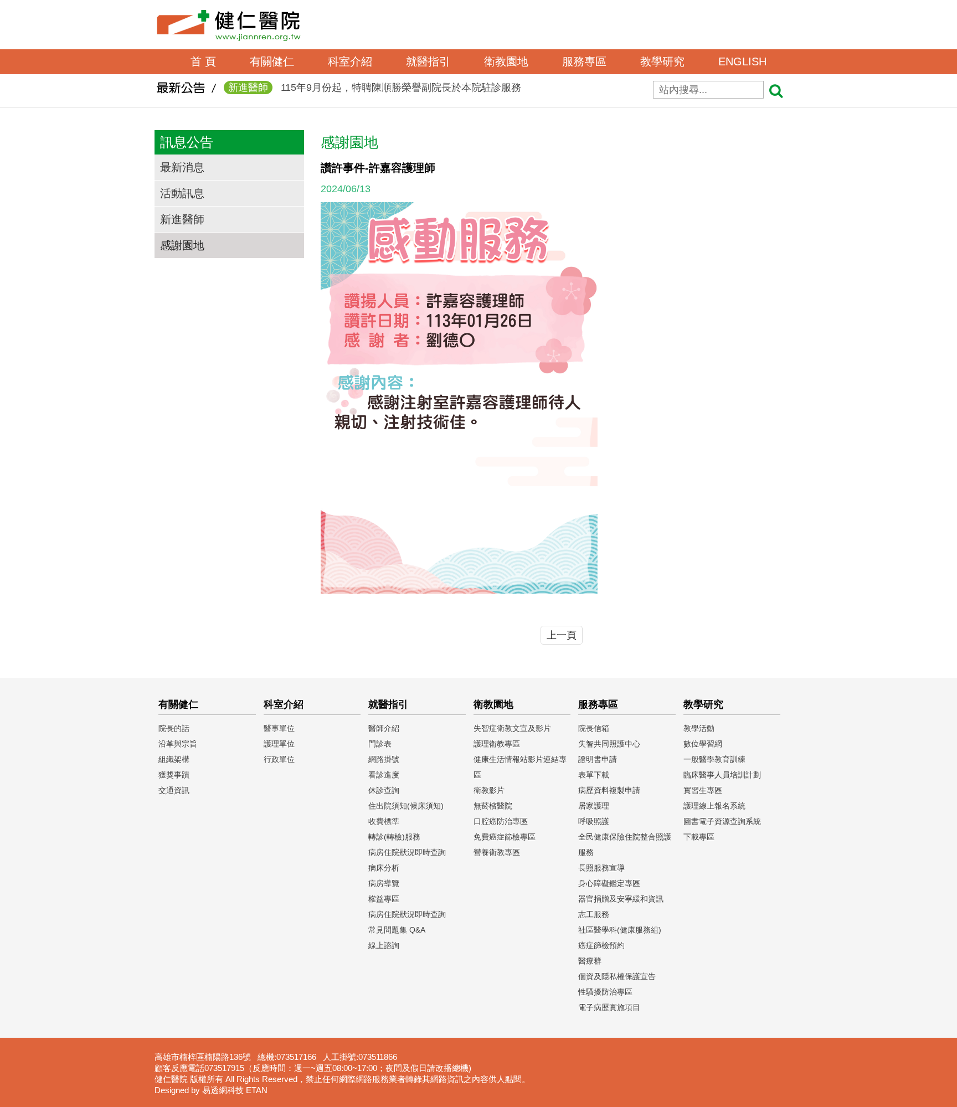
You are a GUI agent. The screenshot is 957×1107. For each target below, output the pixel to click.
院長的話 (173, 728)
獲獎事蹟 (173, 774)
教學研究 (662, 61)
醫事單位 (279, 728)
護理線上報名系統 (714, 805)
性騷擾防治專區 (605, 991)
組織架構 (173, 759)
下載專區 (698, 836)
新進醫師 (182, 219)
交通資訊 (173, 790)
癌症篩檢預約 (601, 945)
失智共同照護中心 (609, 743)
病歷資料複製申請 (609, 790)
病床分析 (383, 867)
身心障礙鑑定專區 (609, 883)
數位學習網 (702, 743)
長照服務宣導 (601, 867)
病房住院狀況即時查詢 (407, 852)
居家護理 (593, 805)
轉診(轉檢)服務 (394, 836)
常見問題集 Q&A (396, 929)
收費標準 (383, 821)
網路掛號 (383, 759)
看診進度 (383, 774)
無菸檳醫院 (493, 805)
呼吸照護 (593, 821)
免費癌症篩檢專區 (505, 836)
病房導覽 (383, 883)
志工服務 (593, 914)
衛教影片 (489, 790)
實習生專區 (702, 790)
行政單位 (279, 759)
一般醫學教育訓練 (714, 759)
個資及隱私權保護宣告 (617, 976)
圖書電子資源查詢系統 (722, 821)
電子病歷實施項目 (609, 1007)
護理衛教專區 (497, 743)
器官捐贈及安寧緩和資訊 (620, 898)
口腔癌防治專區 (501, 821)
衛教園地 (506, 61)
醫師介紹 (383, 728)
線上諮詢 (383, 945)
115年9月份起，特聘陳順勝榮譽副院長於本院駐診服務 (374, 87)
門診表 (380, 743)
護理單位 (279, 743)
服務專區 (584, 61)
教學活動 (698, 728)
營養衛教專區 (497, 852)
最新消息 (182, 167)
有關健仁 (272, 61)
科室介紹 (350, 61)
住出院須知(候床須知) (406, 805)
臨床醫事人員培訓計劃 (722, 774)
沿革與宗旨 (177, 743)
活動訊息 (182, 193)
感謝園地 (182, 245)
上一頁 (562, 635)
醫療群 (589, 960)
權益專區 (383, 898)
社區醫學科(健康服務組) (619, 929)
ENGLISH (742, 61)
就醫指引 (428, 61)
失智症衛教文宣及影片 (512, 728)
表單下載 (593, 774)
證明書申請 (597, 759)
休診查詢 (383, 790)
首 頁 (203, 61)
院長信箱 (593, 728)
